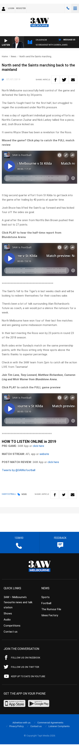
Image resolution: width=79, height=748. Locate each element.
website (44, 454)
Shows (8, 613)
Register (21, 8)
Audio (7, 619)
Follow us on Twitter (25, 667)
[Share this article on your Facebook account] (55, 80)
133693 (67, 8)
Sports (45, 597)
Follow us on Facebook (25, 657)
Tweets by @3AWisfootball (18, 470)
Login (11, 8)
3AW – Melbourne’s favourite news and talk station (18, 602)
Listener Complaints (59, 726)
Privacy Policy (16, 726)
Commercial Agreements (50, 722)
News (13, 56)
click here (38, 446)
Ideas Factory (49, 615)
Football (46, 603)
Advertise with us (21, 722)
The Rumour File (51, 609)
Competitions (12, 625)
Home (5, 56)
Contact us (10, 631)
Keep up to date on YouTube (28, 676)
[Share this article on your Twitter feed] (64, 80)
